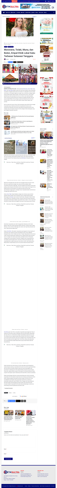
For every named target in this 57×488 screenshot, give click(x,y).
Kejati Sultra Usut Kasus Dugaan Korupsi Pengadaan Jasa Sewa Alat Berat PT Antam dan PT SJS (46, 238)
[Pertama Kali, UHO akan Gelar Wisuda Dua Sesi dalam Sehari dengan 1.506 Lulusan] (43, 151)
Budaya (10, 392)
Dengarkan (8, 87)
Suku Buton (9, 231)
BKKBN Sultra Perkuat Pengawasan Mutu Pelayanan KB (19, 417)
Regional (13, 12)
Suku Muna (10, 90)
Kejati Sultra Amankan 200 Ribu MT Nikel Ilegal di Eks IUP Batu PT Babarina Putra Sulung (46, 246)
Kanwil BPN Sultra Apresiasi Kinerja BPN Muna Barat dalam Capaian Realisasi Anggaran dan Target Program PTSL (50, 175)
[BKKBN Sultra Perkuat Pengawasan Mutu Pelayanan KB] (20, 412)
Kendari (6, 478)
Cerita (9, 43)
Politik (8, 12)
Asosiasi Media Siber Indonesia (43, 473)
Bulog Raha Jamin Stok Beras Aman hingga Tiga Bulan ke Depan (49, 215)
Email (5, 453)
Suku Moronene (24, 88)
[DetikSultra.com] (10, 7)
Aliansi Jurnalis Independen (42, 476)
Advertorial (28, 12)
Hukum (18, 12)
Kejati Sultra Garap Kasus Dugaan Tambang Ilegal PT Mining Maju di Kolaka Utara (46, 230)
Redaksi (7, 59)
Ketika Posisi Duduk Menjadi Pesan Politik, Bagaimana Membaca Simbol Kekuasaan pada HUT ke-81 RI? (46, 143)
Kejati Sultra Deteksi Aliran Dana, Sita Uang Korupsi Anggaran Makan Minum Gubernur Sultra (46, 222)
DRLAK (45, 12)
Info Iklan (41, 12)
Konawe (11, 196)
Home (6, 43)
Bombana (23, 157)
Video (23, 12)
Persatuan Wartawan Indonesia (43, 475)
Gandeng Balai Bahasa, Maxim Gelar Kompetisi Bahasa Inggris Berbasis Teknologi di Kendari (50, 163)
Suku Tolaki (30, 88)
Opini (33, 12)
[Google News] (23, 396)
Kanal (36, 12)
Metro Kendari (10, 46)
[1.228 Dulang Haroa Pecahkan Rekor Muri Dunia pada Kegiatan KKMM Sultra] (7, 117)
